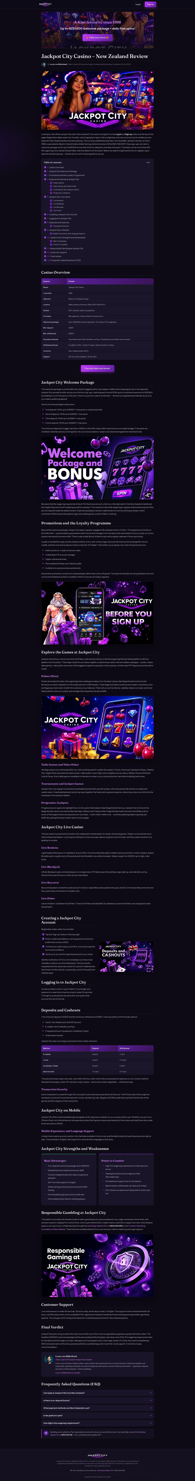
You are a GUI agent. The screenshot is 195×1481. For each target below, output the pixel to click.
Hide (148, 162)
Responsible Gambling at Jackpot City (66, 248)
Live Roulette (58, 200)
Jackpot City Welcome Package (63, 171)
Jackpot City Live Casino (59, 197)
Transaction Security (61, 226)
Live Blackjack (58, 204)
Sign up (150, 4)
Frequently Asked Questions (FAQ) (65, 260)
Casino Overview (56, 167)
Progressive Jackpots (61, 193)
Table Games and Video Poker (64, 186)
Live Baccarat (58, 207)
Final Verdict (55, 256)
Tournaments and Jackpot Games (66, 190)
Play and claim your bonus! (97, 368)
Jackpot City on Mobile (59, 230)
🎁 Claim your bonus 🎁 (97, 37)
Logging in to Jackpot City (60, 218)
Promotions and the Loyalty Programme (67, 175)
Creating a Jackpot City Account (63, 214)
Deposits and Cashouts (59, 222)
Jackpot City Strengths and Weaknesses (68, 237)
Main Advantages (60, 241)
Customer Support (58, 252)
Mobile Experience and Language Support (69, 233)
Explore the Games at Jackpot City (64, 179)
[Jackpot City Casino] (45, 4)
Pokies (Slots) (58, 183)
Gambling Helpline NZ (97, 1226)
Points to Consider (60, 244)
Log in (138, 4)
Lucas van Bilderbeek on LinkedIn (67, 1373)
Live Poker (57, 210)
